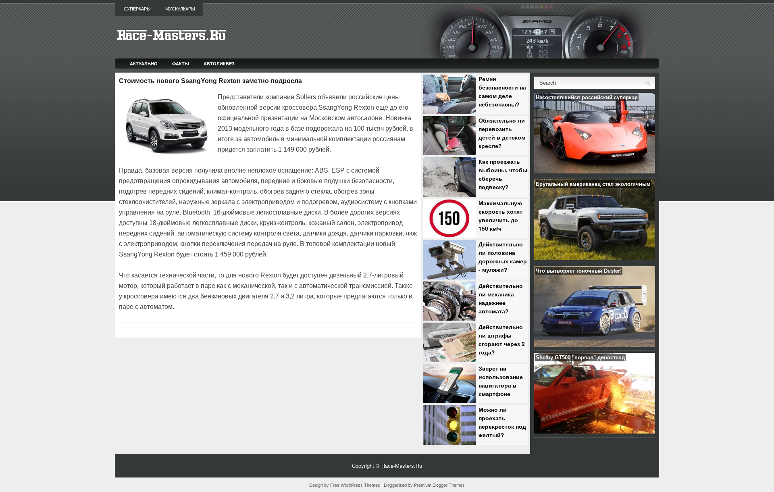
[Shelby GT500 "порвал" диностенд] (594, 431)
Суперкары (137, 8)
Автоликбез (219, 63)
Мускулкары (180, 8)
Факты (180, 63)
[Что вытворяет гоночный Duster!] (594, 344)
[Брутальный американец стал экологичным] (594, 257)
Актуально (144, 63)
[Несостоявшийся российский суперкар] (594, 171)
